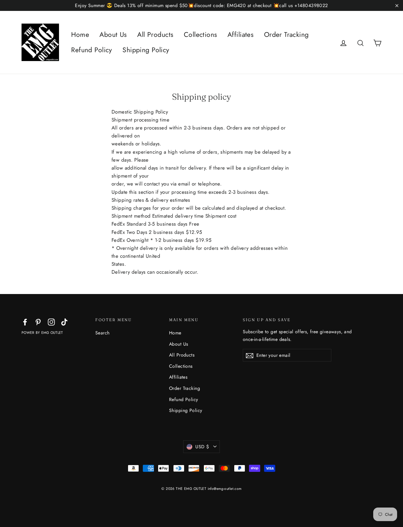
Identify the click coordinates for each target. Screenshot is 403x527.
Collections (200, 34)
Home (80, 34)
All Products (155, 34)
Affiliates (240, 34)
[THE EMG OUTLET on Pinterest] (38, 322)
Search (102, 332)
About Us (113, 34)
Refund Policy (91, 50)
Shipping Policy (145, 50)
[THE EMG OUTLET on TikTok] (64, 322)
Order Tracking (286, 34)
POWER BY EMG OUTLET (42, 332)
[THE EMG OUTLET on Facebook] (25, 322)
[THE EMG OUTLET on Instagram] (51, 322)
